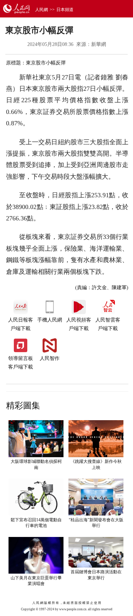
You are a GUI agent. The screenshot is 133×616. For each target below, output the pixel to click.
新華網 (98, 44)
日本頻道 (64, 9)
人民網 (41, 9)
